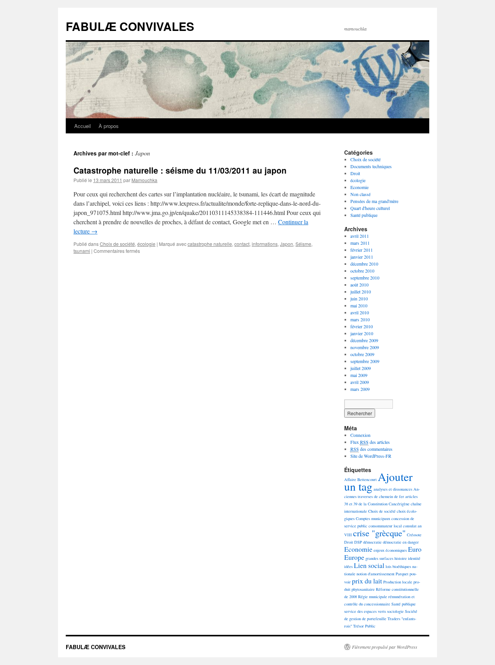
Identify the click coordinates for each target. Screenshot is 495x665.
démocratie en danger (401, 542)
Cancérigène (399, 503)
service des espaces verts (365, 611)
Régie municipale (372, 596)
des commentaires (371, 449)
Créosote (414, 534)
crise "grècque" (379, 533)
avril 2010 (359, 312)
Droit (355, 173)
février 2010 (361, 326)
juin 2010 (359, 298)
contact (241, 243)
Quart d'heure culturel (370, 208)
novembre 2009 (364, 347)
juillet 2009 (360, 368)
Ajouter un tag (378, 481)
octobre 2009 (362, 354)
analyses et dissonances (393, 489)
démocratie (372, 542)
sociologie (395, 611)
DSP (358, 542)
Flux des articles (370, 442)
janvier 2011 (361, 257)
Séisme (303, 243)
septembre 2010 (364, 278)
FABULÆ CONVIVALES (130, 26)
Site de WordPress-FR (370, 456)
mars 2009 (360, 389)
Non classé (360, 194)
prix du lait (367, 580)
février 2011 (361, 250)
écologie (146, 243)
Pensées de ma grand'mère (374, 201)
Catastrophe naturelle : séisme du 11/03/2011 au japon (180, 170)
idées (348, 566)
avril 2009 (359, 382)
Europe (354, 557)
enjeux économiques (390, 550)
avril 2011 (359, 236)
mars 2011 (360, 243)
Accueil (82, 126)
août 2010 (359, 284)
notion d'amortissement (375, 573)
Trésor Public (364, 626)
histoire (400, 558)
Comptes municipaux (373, 518)
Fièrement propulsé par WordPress (384, 647)
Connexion (360, 435)
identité (414, 558)
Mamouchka (144, 180)
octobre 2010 (362, 271)
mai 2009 (358, 375)
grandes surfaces (379, 558)
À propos (109, 126)
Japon (286, 243)
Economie (359, 187)
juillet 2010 (360, 291)
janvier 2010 (361, 333)
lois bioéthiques (398, 566)
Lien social (369, 565)
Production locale (397, 582)
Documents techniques (371, 166)
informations (265, 243)
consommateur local (385, 526)
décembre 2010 (364, 264)
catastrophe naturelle (210, 243)
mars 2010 (360, 319)
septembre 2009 (364, 361)
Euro (415, 549)
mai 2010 (358, 305)
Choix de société (117, 243)
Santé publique (363, 215)
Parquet (402, 573)
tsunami (81, 250)
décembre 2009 (364, 340)
